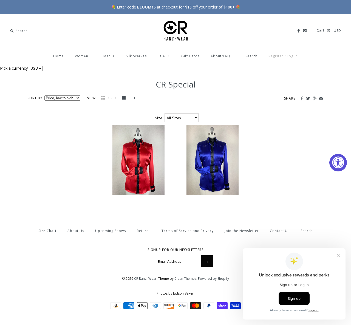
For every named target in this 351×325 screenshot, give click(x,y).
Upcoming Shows (110, 230)
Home (58, 56)
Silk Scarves (136, 56)
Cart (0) (324, 30)
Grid (113, 98)
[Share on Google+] (314, 98)
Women (83, 56)
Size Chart (47, 230)
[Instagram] (304, 30)
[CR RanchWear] (175, 23)
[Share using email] (321, 98)
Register (275, 56)
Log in (292, 56)
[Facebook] (298, 30)
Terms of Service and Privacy (188, 230)
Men (109, 56)
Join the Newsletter (242, 230)
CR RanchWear (145, 278)
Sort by (35, 98)
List (132, 98)
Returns (144, 230)
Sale (164, 56)
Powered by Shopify (213, 278)
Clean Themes (185, 278)
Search (251, 56)
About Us (75, 230)
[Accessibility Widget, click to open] (338, 162)
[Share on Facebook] (301, 98)
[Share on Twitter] (308, 98)
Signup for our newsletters (175, 250)
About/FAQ (222, 56)
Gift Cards (190, 56)
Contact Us (280, 230)
